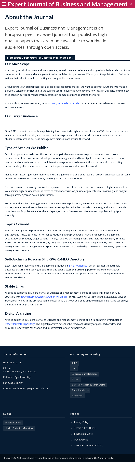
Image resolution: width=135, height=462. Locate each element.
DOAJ (74, 368)
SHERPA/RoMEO (78, 265)
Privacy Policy (81, 422)
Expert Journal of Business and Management (67, 4)
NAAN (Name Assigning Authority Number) (44, 296)
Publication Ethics (83, 433)
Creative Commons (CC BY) (88, 445)
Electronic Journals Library (84, 373)
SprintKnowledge (80, 390)
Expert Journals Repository (20, 323)
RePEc (75, 363)
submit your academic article (63, 103)
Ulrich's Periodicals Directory (19, 428)
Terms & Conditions (84, 428)
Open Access (81, 439)
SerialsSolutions (13, 422)
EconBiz (75, 379)
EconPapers (78, 395)
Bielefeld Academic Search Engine (88, 384)
